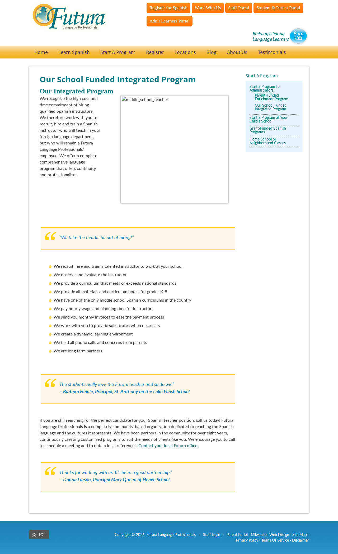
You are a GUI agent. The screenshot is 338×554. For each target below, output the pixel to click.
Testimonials (272, 52)
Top (41, 535)
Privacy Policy (247, 540)
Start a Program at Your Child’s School (269, 119)
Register (155, 52)
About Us (237, 52)
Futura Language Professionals (82, 25)
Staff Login (211, 535)
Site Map (299, 535)
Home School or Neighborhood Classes (268, 141)
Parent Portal (237, 535)
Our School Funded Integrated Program (271, 107)
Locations (185, 52)
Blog (211, 52)
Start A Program (117, 52)
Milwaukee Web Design (270, 535)
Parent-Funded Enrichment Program (271, 97)
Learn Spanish (74, 52)
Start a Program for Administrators (265, 88)
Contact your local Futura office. (168, 446)
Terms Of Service (275, 540)
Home (41, 52)
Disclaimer (300, 540)
